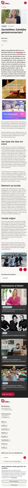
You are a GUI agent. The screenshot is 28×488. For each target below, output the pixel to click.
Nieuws (4, 7)
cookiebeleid (14, 477)
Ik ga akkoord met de (12, 461)
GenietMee (19, 52)
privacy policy (17, 461)
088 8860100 (5, 416)
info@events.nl (6, 417)
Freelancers (4, 40)
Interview (4, 26)
